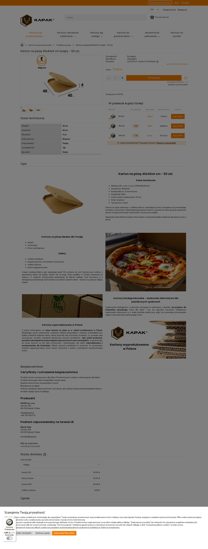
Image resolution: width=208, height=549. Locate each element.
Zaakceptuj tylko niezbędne (18, 533)
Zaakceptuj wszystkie (64, 533)
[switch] (9, 538)
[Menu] (14, 519)
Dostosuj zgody (43, 533)
